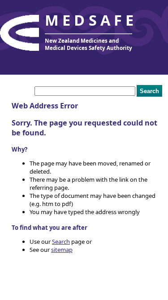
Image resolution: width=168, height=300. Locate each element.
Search (61, 241)
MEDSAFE (91, 20)
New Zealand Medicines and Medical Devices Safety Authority (88, 44)
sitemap (62, 250)
